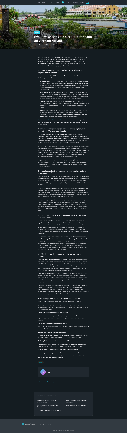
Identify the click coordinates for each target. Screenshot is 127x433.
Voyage (87, 2)
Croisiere (56, 2)
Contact (49, 424)
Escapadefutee (30, 424)
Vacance (82, 2)
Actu (39, 2)
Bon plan (44, 2)
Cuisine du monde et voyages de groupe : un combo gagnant (77, 401)
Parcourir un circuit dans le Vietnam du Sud (50, 120)
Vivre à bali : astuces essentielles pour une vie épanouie (49, 411)
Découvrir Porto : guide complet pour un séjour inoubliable (47, 401)
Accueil (39, 53)
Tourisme (75, 2)
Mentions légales (41, 424)
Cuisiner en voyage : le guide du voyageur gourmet (76, 406)
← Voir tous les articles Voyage (46, 381)
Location (69, 2)
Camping (50, 2)
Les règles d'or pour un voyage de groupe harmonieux (48, 406)
